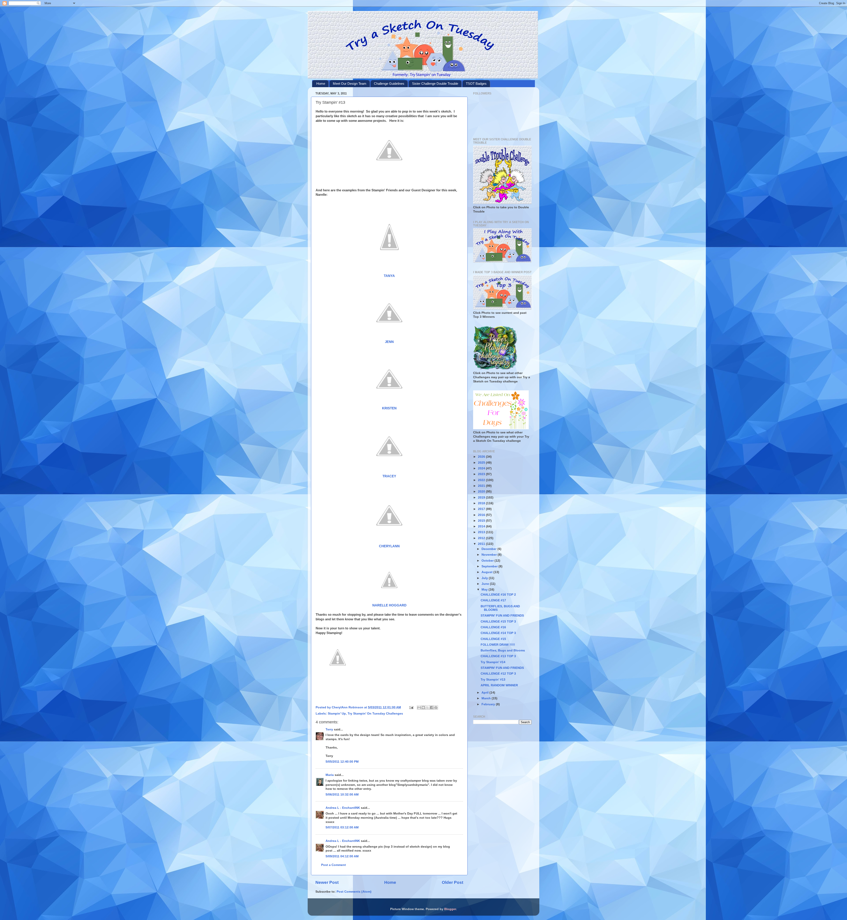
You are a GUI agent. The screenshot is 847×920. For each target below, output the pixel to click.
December (489, 549)
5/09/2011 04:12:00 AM (342, 856)
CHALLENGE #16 (493, 627)
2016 (482, 515)
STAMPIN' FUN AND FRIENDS (502, 615)
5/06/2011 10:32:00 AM (342, 794)
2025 (482, 462)
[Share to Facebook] (431, 707)
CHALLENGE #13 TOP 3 (498, 656)
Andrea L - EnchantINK (343, 807)
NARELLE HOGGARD (389, 605)
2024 (482, 468)
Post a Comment (333, 865)
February (489, 704)
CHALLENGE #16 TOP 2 (498, 594)
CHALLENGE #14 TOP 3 (498, 633)
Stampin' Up (337, 713)
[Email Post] (411, 707)
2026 (482, 456)
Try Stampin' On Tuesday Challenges (375, 713)
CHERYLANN (389, 546)
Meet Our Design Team (349, 83)
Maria (330, 775)
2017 (482, 509)
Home (320, 83)
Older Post (452, 882)
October (488, 560)
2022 (482, 480)
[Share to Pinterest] (436, 707)
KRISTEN (389, 408)
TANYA (389, 276)
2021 (482, 485)
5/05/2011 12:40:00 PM (342, 761)
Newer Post (327, 882)
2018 (482, 503)
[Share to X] (427, 707)
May (485, 589)
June (486, 583)
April (485, 692)
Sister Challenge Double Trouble (435, 83)
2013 (482, 532)
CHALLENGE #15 (493, 639)
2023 (482, 474)
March (487, 698)
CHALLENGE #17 (493, 600)
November (490, 554)
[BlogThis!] (423, 707)
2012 (482, 538)
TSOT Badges (476, 83)
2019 (482, 497)
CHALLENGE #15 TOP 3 (498, 621)
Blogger (450, 909)
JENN (389, 342)
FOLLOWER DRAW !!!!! (498, 644)
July (485, 578)
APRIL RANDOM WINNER (499, 685)
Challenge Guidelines (389, 83)
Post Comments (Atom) (354, 891)
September (490, 566)
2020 (482, 491)
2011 (482, 544)
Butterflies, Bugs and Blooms (503, 650)
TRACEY (389, 476)
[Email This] (419, 707)
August (487, 572)
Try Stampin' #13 (493, 679)
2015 (482, 520)
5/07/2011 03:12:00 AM (342, 827)
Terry (329, 729)
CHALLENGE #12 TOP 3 (498, 673)
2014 (482, 526)
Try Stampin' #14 (493, 662)
